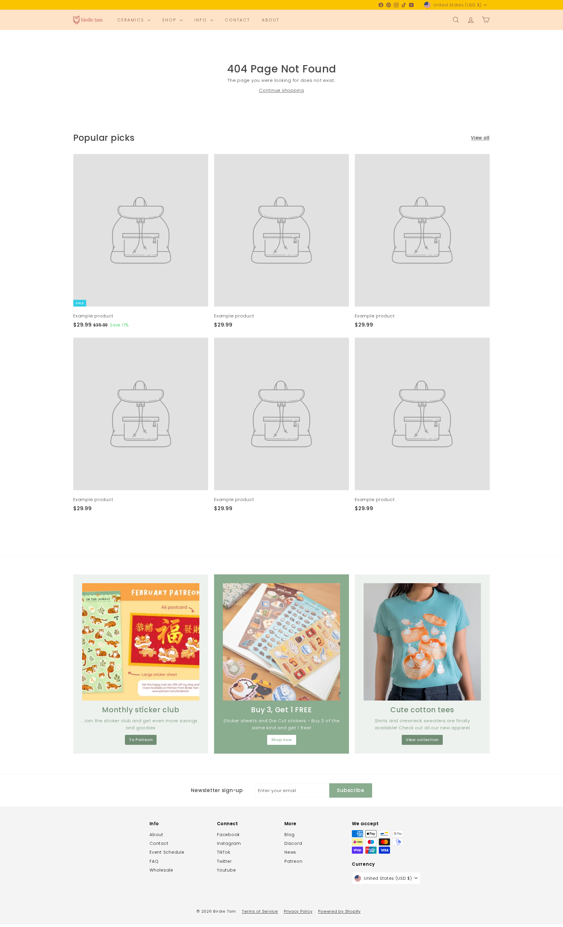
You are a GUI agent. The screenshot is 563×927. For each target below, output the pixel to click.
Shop (170, 20)
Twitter (224, 861)
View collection (422, 739)
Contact (237, 20)
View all (480, 138)
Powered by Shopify (339, 911)
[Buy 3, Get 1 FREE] (281, 642)
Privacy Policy (298, 911)
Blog (289, 835)
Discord (293, 843)
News (290, 852)
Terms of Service (260, 911)
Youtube (226, 870)
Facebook (228, 835)
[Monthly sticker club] (140, 642)
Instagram (229, 843)
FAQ (154, 861)
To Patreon (141, 739)
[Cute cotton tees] (422, 642)
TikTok (223, 852)
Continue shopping (281, 90)
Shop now (281, 739)
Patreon (293, 861)
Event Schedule (167, 852)
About (270, 20)
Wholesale (161, 870)
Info (201, 20)
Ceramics (131, 20)
